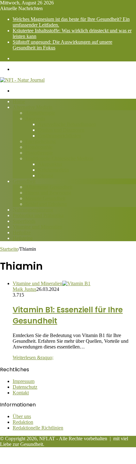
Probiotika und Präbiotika (38, 215)
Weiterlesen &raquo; (33, 357)
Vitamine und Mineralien (37, 226)
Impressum (23, 381)
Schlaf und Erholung (46, 204)
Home (19, 101)
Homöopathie (39, 147)
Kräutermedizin (53, 169)
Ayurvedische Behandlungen (67, 124)
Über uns (22, 416)
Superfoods (24, 221)
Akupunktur (50, 164)
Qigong (45, 175)
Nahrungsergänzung (33, 209)
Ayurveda (35, 118)
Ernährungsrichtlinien (59, 135)
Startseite (9, 249)
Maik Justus (24, 289)
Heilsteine (23, 238)
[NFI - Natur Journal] (22, 80)
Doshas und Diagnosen (61, 130)
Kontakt (21, 392)
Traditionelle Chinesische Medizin (59, 158)
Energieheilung (40, 141)
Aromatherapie (40, 113)
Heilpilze (22, 232)
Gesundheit (24, 181)
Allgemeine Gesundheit (48, 187)
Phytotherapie (39, 152)
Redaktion (23, 422)
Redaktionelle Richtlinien (38, 427)
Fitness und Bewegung (48, 192)
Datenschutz (25, 387)
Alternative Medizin (33, 107)
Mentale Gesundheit (45, 198)
